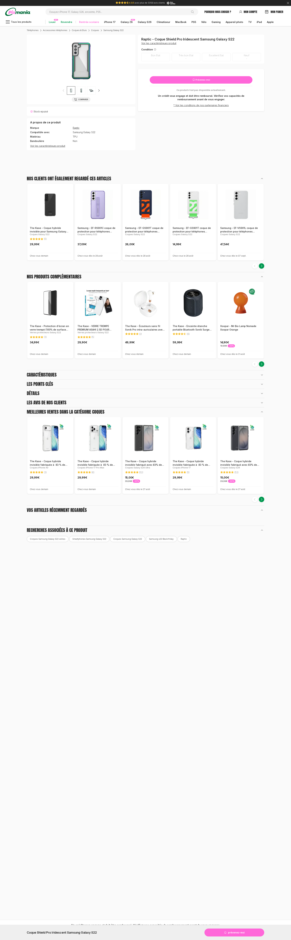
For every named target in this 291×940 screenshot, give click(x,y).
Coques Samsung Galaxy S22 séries (47, 539)
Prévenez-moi (202, 80)
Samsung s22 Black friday (161, 539)
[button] (98, 90)
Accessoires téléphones (55, 30)
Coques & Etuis (79, 30)
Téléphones (33, 30)
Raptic (76, 128)
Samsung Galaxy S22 (113, 30)
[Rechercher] (193, 11)
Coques (95, 30)
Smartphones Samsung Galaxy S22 (89, 539)
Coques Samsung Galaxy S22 (127, 539)
